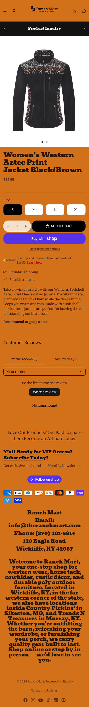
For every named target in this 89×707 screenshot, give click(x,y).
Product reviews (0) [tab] (24, 359)
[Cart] (84, 10)
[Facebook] (25, 700)
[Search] (14, 10)
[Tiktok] (48, 700)
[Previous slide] (5, 28)
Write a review (44, 392)
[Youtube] (40, 700)
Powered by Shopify (59, 681)
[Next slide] (84, 28)
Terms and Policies (44, 690)
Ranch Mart (36, 681)
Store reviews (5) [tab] (65, 359)
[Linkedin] (56, 700)
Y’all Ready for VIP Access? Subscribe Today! (37, 454)
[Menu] (5, 11)
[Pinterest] (63, 700)
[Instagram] (33, 700)
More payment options (44, 249)
